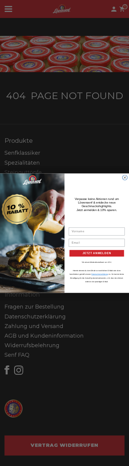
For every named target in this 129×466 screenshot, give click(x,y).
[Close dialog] (125, 177)
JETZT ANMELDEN (96, 253)
